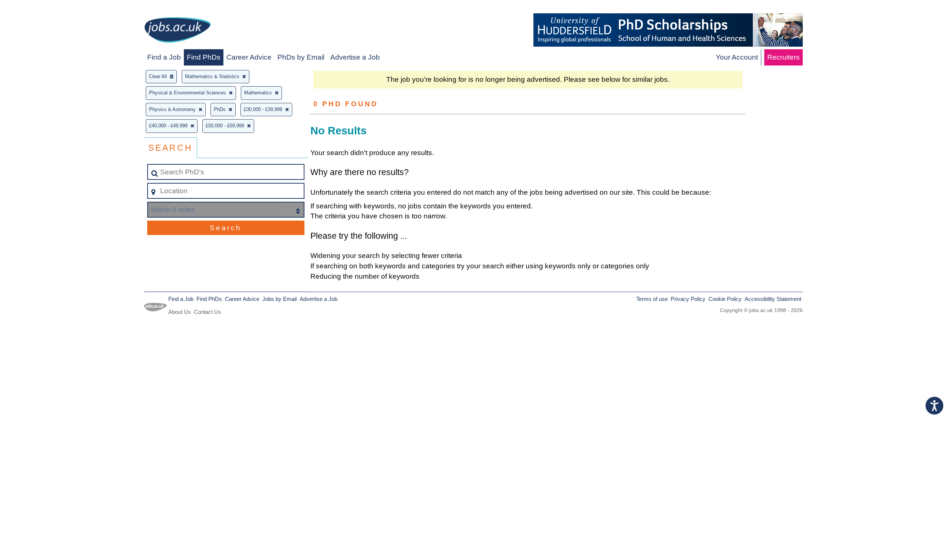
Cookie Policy (725, 299)
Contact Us (207, 312)
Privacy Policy (688, 299)
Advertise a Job (355, 57)
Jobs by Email (279, 299)
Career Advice (249, 57)
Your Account (737, 57)
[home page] (177, 31)
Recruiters (783, 57)
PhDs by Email (300, 57)
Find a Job (164, 57)
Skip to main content (35, 8)
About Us (179, 312)
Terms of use (652, 299)
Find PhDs (203, 57)
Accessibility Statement (773, 299)
